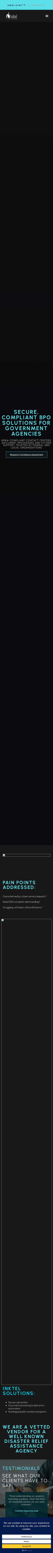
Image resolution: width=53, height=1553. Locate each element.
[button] (47, 16)
